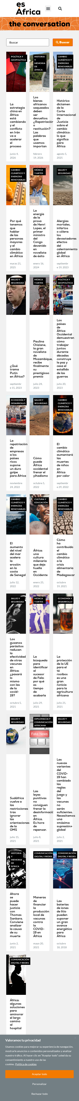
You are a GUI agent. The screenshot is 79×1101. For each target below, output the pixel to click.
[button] (48, 8)
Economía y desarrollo (18, 402)
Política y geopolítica (18, 58)
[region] (39, 1068)
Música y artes (38, 171)
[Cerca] (75, 1038)
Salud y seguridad (64, 171)
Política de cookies (26, 1064)
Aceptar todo (39, 1074)
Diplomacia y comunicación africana (43, 722)
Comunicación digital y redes (43, 855)
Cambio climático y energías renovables (65, 61)
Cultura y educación (41, 501)
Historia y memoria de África (39, 63)
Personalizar (39, 1083)
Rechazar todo (39, 1093)
